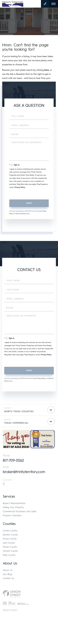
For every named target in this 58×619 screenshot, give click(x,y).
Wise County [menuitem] (9, 555)
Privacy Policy (19, 187)
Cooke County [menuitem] (10, 530)
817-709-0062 (13, 460)
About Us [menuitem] (7, 570)
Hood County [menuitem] (10, 538)
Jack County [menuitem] (9, 542)
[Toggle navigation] (53, 4)
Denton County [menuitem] (10, 534)
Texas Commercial (16, 423)
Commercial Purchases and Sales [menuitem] (19, 511)
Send (29, 203)
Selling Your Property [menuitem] (13, 507)
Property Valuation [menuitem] (12, 515)
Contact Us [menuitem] (8, 578)
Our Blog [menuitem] (7, 574)
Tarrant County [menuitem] (10, 551)
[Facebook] (4, 484)
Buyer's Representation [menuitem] (14, 503)
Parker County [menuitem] (10, 546)
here (46, 69)
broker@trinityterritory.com (24, 471)
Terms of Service (21, 213)
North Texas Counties (19, 411)
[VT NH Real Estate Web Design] (29, 594)
